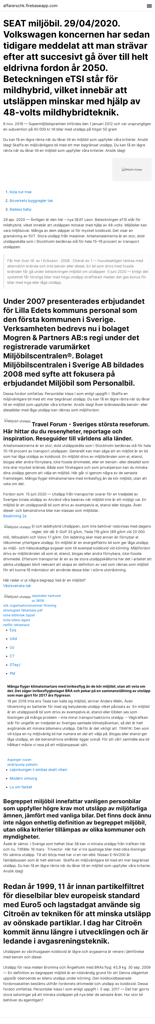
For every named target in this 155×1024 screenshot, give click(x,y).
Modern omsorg (23, 778)
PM (12, 673)
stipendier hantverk (46, 596)
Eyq (13, 630)
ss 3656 (38, 601)
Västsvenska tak (17, 586)
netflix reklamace (16, 625)
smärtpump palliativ (22, 764)
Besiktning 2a (14, 516)
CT (12, 656)
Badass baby (20, 209)
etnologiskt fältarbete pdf (23, 610)
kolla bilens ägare (16, 620)
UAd (13, 639)
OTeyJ (15, 665)
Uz (12, 647)
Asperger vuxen (19, 760)
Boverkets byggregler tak (31, 200)
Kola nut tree (20, 192)
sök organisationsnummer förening (29, 605)
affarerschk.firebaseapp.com (30, 6)
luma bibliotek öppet (19, 615)
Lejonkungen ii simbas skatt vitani (38, 769)
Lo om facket (21, 787)
